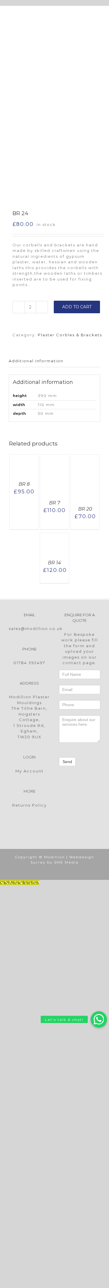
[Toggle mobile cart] (75, 15)
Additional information (36, 360)
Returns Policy (29, 805)
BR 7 (54, 503)
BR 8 (24, 484)
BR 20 (85, 509)
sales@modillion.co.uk (36, 628)
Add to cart (77, 306)
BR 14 (54, 562)
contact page (78, 662)
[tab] (54, 361)
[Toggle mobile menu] (97, 15)
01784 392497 (29, 662)
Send (67, 761)
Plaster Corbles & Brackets (70, 335)
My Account (29, 771)
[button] (99, 1019)
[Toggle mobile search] (86, 15)
